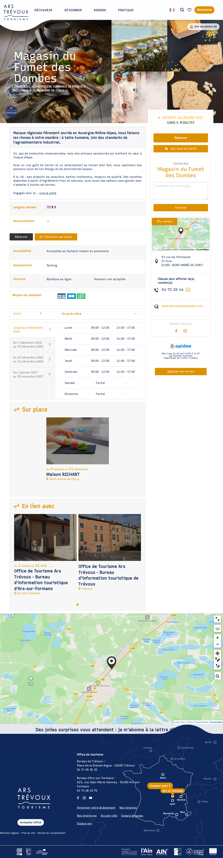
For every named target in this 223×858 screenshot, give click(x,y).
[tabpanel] (77, 450)
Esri (182, 722)
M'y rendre (164, 221)
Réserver (21, 237)
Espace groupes (132, 815)
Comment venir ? (160, 785)
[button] (182, 10)
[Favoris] (190, 9)
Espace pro (84, 823)
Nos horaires (128, 807)
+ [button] (217, 638)
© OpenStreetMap (200, 722)
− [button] (217, 644)
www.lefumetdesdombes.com (182, 306)
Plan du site (28, 833)
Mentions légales (9, 833)
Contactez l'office (30, 822)
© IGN (188, 722)
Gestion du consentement (52, 833)
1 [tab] (77, 604)
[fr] (172, 9)
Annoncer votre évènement (96, 807)
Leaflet (176, 722)
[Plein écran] (217, 619)
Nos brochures (87, 815)
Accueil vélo (109, 815)
